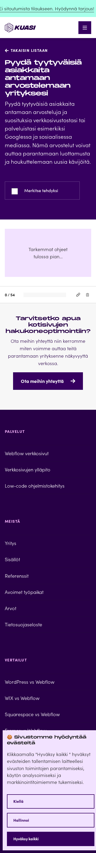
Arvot (10, 608)
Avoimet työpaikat (24, 592)
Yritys (10, 543)
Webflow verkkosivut (27, 453)
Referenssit (17, 575)
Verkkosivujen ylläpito (27, 469)
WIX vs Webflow (22, 698)
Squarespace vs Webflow (32, 714)
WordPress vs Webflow (29, 681)
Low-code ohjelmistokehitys (35, 485)
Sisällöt (12, 559)
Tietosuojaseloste (23, 624)
